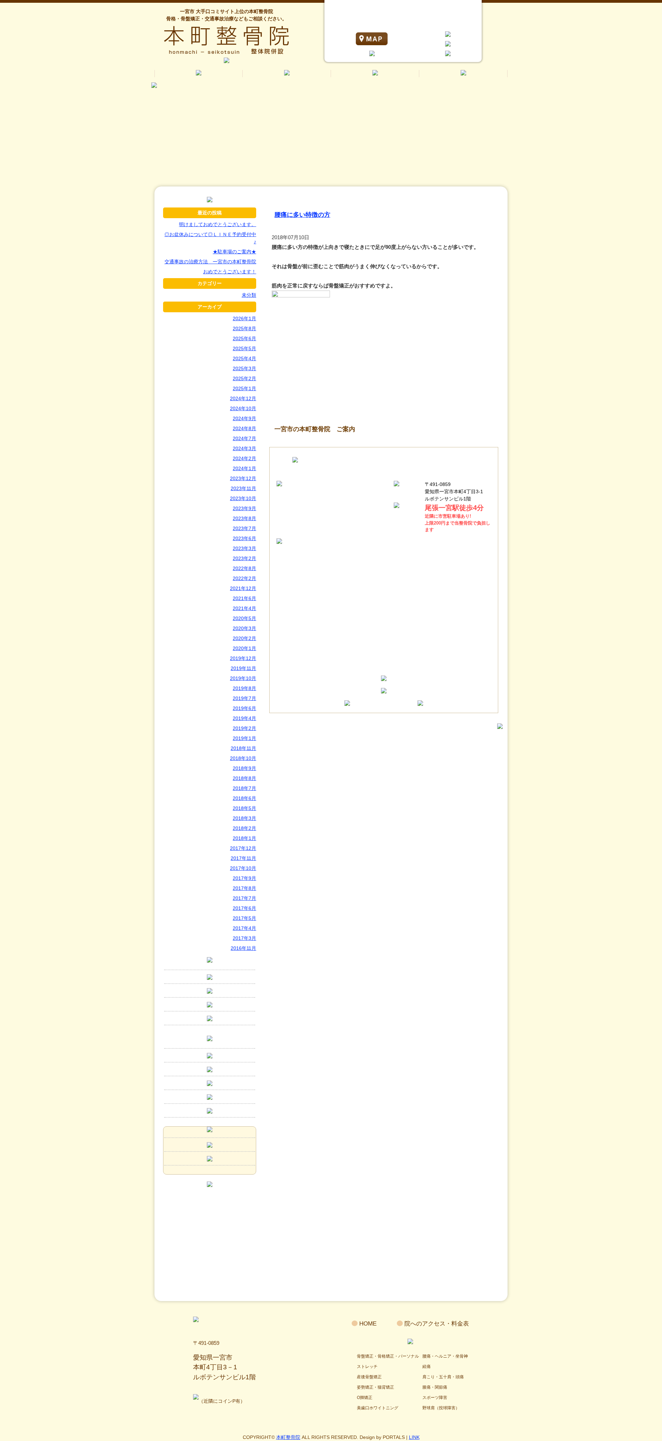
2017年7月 (244, 898)
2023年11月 (243, 488)
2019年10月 (243, 678)
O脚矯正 (364, 1397)
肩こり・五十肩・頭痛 (443, 1376)
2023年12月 (243, 478)
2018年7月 (244, 788)
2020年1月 (244, 648)
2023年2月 (244, 558)
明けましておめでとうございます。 (217, 224)
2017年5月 (244, 918)
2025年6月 (244, 338)
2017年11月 (243, 858)
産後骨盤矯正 (369, 1376)
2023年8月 (244, 518)
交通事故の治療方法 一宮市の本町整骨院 (210, 261)
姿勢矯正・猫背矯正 (375, 1387)
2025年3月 (244, 368)
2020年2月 (244, 638)
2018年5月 (244, 808)
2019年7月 (244, 698)
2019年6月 (244, 708)
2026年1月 (244, 318)
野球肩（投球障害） (441, 1408)
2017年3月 (244, 938)
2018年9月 (244, 768)
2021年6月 (244, 598)
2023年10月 (243, 498)
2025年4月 (244, 358)
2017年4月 (244, 928)
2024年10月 (243, 408)
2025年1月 (244, 388)
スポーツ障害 (434, 1397)
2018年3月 (244, 818)
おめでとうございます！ (229, 271)
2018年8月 (244, 778)
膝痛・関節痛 (434, 1387)
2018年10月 (243, 758)
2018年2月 (244, 828)
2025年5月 (244, 348)
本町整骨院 (288, 1437)
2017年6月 (244, 908)
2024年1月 (244, 468)
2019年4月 (244, 718)
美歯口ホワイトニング (377, 1408)
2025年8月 (244, 328)
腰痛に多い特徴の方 (302, 214)
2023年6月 (244, 538)
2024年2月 (244, 458)
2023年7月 (244, 528)
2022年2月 (244, 578)
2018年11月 (243, 748)
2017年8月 (244, 888)
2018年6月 (244, 798)
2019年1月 (244, 738)
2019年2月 (244, 728)
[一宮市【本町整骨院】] (209, 200)
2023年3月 (244, 548)
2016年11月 (243, 948)
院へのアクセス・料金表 (436, 1323)
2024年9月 (244, 418)
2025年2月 (244, 378)
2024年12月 (243, 398)
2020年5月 (244, 618)
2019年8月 (244, 688)
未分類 (249, 295)
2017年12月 (243, 848)
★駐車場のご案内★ (234, 251)
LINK (414, 1437)
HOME (368, 1323)
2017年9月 (244, 878)
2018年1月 (244, 838)
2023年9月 (244, 508)
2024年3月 (244, 448)
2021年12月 (243, 588)
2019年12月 (243, 658)
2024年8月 (244, 428)
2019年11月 (243, 668)
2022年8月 (244, 568)
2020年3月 (244, 628)
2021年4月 (244, 608)
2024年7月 (244, 438)
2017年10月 (243, 868)
